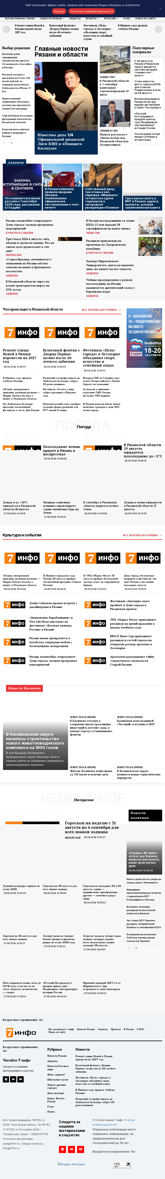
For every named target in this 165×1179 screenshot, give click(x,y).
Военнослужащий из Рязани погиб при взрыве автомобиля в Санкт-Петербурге (147, 103)
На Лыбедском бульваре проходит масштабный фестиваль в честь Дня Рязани (21, 407)
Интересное (14, 255)
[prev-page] (6, 29)
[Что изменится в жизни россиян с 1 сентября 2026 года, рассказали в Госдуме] (22, 187)
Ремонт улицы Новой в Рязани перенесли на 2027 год (29, 29)
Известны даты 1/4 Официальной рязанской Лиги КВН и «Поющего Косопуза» (61, 141)
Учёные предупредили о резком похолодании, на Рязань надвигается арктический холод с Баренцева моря (110, 286)
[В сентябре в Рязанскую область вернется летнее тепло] (103, 485)
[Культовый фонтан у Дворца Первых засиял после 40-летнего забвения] (62, 332)
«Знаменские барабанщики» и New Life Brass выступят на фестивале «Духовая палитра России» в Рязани (51, 623)
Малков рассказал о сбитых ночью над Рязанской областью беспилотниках (114, 139)
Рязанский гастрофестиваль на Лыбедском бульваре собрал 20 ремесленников (61, 381)
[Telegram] (6, 1079)
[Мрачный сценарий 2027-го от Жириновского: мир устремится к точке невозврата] (102, 965)
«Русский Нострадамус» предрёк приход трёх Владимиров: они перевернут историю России (146, 121)
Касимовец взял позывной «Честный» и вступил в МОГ (136, 722)
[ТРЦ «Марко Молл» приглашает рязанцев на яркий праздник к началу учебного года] (95, 623)
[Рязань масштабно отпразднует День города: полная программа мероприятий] (70, 226)
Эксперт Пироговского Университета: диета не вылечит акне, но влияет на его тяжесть (110, 265)
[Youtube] (20, 1079)
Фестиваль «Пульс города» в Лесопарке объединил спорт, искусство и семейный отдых (98, 32)
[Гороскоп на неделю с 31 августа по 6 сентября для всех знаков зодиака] (32, 830)
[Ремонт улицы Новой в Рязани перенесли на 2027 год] (22, 332)
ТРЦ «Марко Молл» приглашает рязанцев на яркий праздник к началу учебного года (133, 623)
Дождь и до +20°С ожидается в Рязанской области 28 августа (19, 506)
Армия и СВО (109, 130)
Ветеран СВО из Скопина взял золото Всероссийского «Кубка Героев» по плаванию (101, 381)
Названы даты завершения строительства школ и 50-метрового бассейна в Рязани (16, 60)
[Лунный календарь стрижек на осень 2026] (22, 868)
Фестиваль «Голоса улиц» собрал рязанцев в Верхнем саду (59, 392)
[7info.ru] (21, 1033)
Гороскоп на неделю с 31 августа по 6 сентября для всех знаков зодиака (92, 827)
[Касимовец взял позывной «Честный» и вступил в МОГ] (139, 701)
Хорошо (59, 11)
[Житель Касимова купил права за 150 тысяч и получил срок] (92, 752)
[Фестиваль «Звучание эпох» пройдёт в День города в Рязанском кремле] (95, 605)
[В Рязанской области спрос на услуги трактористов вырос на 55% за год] (70, 287)
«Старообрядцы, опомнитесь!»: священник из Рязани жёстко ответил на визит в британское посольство (29, 265)
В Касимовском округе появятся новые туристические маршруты (139, 774)
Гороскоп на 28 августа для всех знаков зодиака (20, 937)
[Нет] (160, 9)
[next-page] (158, 29)
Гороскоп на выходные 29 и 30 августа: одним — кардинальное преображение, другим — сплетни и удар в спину (102, 892)
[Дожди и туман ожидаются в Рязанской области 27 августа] (143, 485)
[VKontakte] (13, 1079)
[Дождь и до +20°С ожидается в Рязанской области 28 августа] (22, 485)
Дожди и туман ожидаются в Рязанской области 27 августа (143, 506)
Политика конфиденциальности (91, 11)
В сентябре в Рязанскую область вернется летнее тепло (101, 506)
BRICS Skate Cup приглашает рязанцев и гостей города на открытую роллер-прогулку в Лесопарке (131, 642)
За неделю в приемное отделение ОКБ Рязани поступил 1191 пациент (96, 392)
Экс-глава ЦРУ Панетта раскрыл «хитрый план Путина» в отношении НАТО (144, 924)
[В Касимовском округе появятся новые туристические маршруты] (139, 752)
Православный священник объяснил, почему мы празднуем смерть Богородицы (16, 103)
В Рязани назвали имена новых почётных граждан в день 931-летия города (102, 407)
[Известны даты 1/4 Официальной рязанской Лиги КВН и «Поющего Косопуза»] (66, 108)
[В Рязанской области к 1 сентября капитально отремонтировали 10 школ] (115, 59)
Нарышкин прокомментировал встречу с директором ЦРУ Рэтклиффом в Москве (144, 894)
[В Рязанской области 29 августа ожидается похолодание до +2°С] (103, 452)
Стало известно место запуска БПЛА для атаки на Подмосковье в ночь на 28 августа (147, 87)
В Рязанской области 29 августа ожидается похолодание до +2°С (143, 450)
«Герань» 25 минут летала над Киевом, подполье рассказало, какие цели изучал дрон (144, 859)
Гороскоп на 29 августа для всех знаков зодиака (60, 887)
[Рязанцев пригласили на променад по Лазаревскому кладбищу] (150, 246)
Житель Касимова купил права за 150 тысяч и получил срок (91, 772)
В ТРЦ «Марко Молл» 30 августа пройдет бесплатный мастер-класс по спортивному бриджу (102, 580)
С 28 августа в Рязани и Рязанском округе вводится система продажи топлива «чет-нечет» (146, 68)
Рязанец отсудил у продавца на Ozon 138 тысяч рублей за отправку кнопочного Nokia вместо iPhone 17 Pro (16, 83)
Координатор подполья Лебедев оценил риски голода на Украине (141, 938)
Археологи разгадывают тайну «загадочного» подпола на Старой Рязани (132, 660)
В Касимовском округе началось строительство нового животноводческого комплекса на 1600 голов (35, 741)
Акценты (12, 275)
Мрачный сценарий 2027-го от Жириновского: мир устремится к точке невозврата (102, 986)
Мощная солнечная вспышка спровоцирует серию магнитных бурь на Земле (61, 507)
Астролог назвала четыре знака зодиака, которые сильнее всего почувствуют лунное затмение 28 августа (102, 940)
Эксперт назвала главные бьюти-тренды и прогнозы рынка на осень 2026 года (59, 939)
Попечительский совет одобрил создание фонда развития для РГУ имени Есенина (61, 407)
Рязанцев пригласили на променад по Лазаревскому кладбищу (106, 244)
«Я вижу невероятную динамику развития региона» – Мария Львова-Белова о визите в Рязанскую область (21, 394)
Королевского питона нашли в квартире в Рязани (15, 133)
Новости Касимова (83, 717)
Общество (107, 77)
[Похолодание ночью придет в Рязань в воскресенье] (22, 452)
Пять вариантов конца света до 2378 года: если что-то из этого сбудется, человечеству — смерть (22, 987)
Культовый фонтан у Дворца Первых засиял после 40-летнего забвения (64, 30)
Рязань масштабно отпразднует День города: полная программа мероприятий (29, 224)
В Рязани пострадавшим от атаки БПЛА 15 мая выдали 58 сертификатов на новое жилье (110, 224)
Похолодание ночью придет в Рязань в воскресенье (147, 136)
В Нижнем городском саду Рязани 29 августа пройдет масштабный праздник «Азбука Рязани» (62, 580)
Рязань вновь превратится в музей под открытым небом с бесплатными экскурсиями (50, 642)
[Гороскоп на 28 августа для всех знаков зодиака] (22, 918)
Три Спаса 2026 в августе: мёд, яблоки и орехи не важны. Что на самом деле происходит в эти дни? (30, 245)
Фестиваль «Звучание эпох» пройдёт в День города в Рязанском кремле (130, 605)
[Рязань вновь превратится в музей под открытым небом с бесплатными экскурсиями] (14, 642)
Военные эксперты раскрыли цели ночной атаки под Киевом (141, 910)
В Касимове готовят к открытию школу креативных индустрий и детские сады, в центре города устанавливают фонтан (91, 727)
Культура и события (19, 233)
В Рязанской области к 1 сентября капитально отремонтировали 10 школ (114, 87)
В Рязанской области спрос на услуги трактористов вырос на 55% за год (28, 285)
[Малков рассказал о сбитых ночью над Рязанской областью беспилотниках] (115, 113)
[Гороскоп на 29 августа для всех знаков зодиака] (62, 868)
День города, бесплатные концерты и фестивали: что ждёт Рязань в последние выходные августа (140, 580)
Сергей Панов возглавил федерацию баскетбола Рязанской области (17, 119)
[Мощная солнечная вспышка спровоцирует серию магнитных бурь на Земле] (62, 485)
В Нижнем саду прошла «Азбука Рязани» (132, 27)
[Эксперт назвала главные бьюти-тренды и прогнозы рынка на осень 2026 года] (62, 918)
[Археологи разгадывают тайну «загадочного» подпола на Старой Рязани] (95, 660)
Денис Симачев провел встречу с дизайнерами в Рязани (53, 605)
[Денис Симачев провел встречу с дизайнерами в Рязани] (14, 605)
